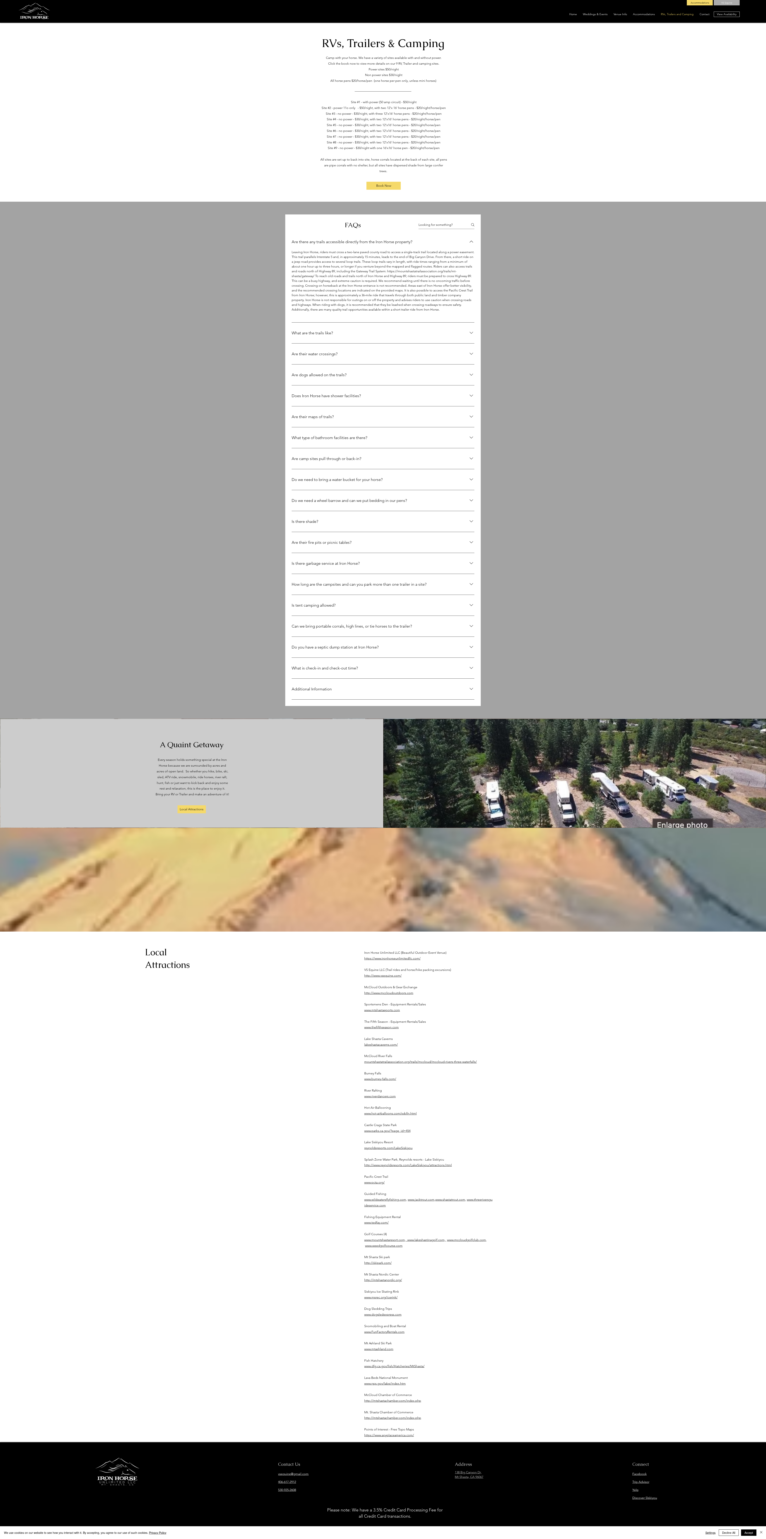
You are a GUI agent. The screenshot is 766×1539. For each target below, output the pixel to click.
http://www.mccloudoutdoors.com (388, 993)
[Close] (761, 1532)
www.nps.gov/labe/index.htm (385, 1383)
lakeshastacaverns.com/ (381, 1044)
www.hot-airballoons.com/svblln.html (390, 1113)
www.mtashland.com (378, 1349)
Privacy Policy (157, 1533)
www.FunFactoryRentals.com (384, 1332)
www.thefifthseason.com (381, 1027)
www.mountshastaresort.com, (385, 1240)
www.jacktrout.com (421, 1199)
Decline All (728, 1533)
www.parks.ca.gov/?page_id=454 (387, 1131)
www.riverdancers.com (380, 1096)
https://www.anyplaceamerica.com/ (389, 1435)
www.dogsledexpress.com (383, 1314)
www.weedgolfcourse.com (384, 1246)
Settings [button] (710, 1533)
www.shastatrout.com (450, 1199)
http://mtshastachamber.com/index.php (392, 1401)
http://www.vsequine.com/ (383, 975)
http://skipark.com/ (378, 1263)
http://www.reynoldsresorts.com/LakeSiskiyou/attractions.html (408, 1165)
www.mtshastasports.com (382, 1010)
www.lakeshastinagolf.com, (426, 1240)
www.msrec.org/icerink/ (381, 1297)
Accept (748, 1533)
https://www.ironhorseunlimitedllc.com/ (392, 958)
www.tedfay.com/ (376, 1222)
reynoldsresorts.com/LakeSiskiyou (388, 1148)
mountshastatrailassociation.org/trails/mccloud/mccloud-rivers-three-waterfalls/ (420, 1062)
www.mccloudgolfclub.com (466, 1240)
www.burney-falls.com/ (380, 1079)
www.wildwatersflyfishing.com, (385, 1199)
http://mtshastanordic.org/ (383, 1280)
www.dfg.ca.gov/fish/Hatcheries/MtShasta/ (394, 1366)
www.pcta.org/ (374, 1182)
